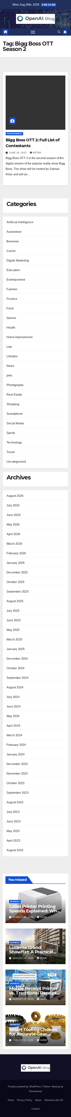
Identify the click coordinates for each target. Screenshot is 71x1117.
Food (10, 308)
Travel (11, 452)
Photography (15, 385)
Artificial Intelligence (20, 222)
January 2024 (16, 754)
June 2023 (14, 821)
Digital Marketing (18, 260)
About (38, 1100)
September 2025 (18, 591)
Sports (11, 432)
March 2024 (14, 735)
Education (13, 270)
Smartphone (15, 413)
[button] (59, 31)
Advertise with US (53, 1100)
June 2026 (14, 514)
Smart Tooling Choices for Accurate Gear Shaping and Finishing (33, 1034)
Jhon (43, 917)
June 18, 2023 (18, 152)
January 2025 (16, 649)
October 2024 (15, 668)
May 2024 (13, 716)
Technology (14, 442)
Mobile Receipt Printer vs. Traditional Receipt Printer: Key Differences (34, 993)
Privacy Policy (24, 1100)
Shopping (13, 404)
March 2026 (14, 543)
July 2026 (13, 505)
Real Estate (14, 394)
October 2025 (15, 582)
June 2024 (14, 706)
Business (13, 241)
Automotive (14, 231)
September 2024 (18, 677)
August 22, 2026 (23, 917)
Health (11, 327)
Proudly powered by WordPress (25, 1086)
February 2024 (16, 744)
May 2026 (13, 524)
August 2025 (15, 601)
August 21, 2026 (23, 1040)
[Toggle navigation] (33, 32)
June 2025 (14, 620)
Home (11, 1100)
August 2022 (15, 850)
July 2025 (13, 610)
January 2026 (16, 562)
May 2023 (13, 831)
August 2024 (15, 687)
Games (11, 318)
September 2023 (18, 792)
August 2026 (15, 495)
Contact (35, 1108)
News (10, 365)
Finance (12, 298)
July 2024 (13, 696)
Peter (37, 152)
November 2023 (17, 773)
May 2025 (13, 629)
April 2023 (13, 840)
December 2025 (17, 572)
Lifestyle (12, 356)
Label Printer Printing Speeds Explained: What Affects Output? (35, 911)
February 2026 (16, 553)
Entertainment (14, 134)
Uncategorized (16, 461)
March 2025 (14, 639)
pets (9, 375)
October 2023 (15, 783)
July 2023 (13, 811)
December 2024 (17, 658)
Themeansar (35, 1091)
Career (11, 250)
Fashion (12, 289)
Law (9, 346)
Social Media (15, 423)
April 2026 (13, 534)
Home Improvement (19, 337)
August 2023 (15, 802)
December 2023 (17, 764)
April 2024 (13, 725)
